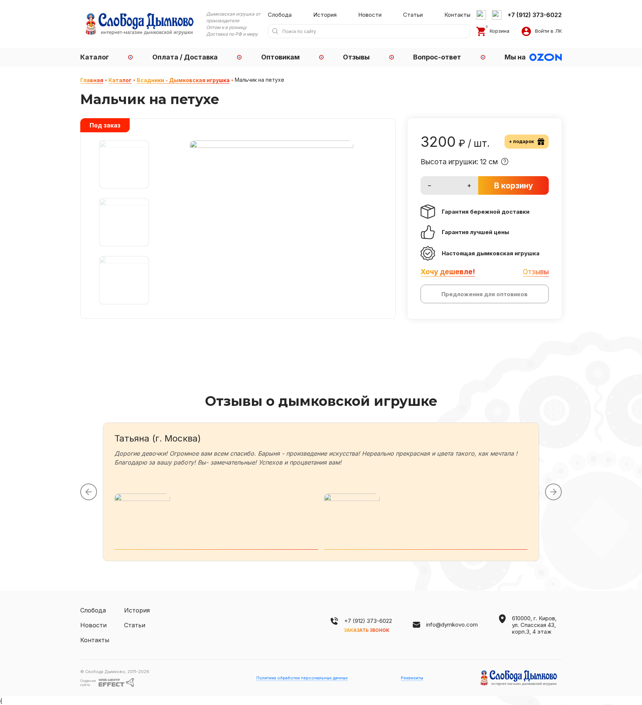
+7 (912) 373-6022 (368, 620)
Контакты (457, 14)
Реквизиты (412, 677)
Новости (370, 14)
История (325, 14)
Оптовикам (280, 57)
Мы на (515, 57)
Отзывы (356, 57)
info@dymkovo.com (452, 624)
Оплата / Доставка (185, 57)
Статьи (413, 14)
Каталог (94, 57)
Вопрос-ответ (437, 57)
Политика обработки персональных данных (302, 677)
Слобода (280, 14)
